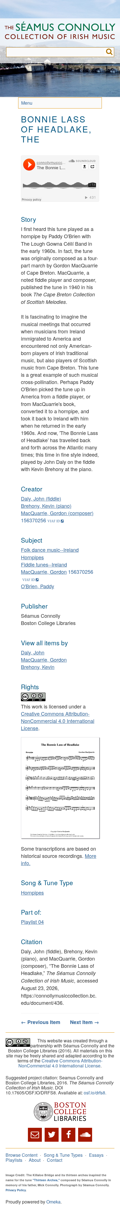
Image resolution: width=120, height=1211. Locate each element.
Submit (109, 52)
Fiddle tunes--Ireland (44, 564)
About (34, 1160)
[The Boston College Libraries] (60, 1112)
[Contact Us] (35, 1135)
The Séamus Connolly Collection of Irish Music (60, 32)
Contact (54, 1160)
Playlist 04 (32, 921)
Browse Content (21, 1155)
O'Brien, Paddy (37, 586)
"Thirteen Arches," (46, 1180)
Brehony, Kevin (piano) (46, 505)
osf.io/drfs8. (95, 1092)
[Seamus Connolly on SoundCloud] (85, 1135)
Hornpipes (32, 557)
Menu (26, 103)
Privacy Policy (16, 1190)
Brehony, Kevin (37, 666)
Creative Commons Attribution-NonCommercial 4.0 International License (57, 721)
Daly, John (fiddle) (41, 498)
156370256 (33, 520)
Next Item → (84, 1022)
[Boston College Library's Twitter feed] (52, 1135)
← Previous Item (40, 1022)
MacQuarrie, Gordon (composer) (57, 512)
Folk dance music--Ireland (50, 549)
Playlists (14, 1160)
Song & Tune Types (63, 1155)
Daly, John (32, 652)
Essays (96, 1155)
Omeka (53, 1201)
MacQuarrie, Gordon (44, 571)
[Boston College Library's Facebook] (68, 1135)
